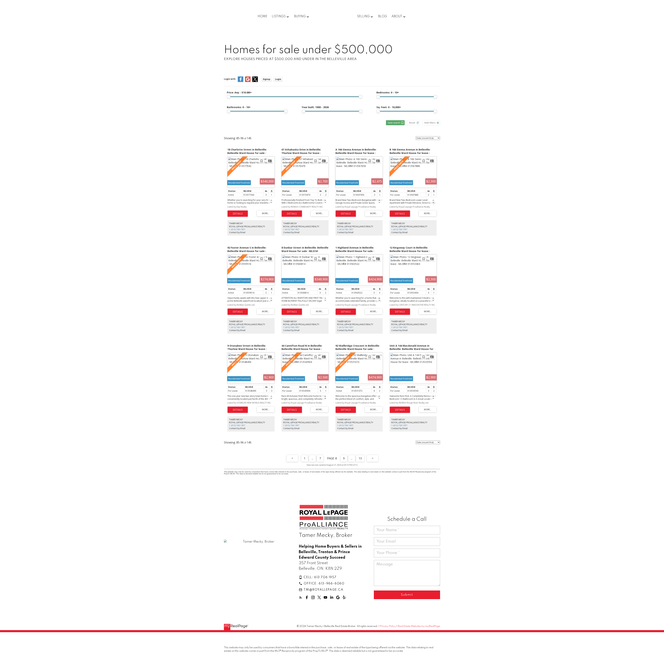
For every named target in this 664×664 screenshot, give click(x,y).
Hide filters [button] (430, 122)
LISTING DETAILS (238, 213)
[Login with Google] (248, 81)
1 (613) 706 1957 (237, 229)
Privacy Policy (388, 626)
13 (360, 458)
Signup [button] (266, 79)
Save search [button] (394, 122)
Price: (239, 92)
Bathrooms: (239, 107)
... (312, 458)
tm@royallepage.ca (323, 589)
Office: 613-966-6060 (324, 583)
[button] (317, 577)
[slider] (228, 96)
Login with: (230, 78)
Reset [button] (412, 122)
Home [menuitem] (262, 16)
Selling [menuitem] (363, 16)
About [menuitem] (396, 16)
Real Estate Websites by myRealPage (419, 626)
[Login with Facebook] (240, 81)
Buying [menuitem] (300, 16)
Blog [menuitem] (382, 16)
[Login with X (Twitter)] (255, 81)
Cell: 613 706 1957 (320, 577)
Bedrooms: (387, 92)
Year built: (315, 107)
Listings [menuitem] (279, 16)
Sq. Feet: (388, 107)
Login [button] (278, 79)
